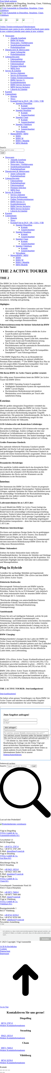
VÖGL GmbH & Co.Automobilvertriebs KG (10, 834)
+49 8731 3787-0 (11, 846)
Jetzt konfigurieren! (8, 694)
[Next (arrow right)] (4, 1072)
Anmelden (45, 939)
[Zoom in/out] (9, 1070)
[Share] (4, 1070)
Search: (3, 766)
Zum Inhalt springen (8, 1)
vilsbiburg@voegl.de (15, 920)
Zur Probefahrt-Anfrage (10, 828)
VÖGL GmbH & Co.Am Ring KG (9, 857)
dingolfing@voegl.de (15, 851)
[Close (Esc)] (1, 1070)
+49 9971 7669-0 (11, 892)
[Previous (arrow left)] (1, 1072)
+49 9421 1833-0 (11, 869)
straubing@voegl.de (15, 874)
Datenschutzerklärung (12, 755)
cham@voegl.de (13, 897)
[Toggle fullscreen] (6, 1070)
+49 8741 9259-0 (11, 915)
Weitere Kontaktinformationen (12, 1025)
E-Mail (2, 924)
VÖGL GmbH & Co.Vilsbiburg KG (9, 902)
